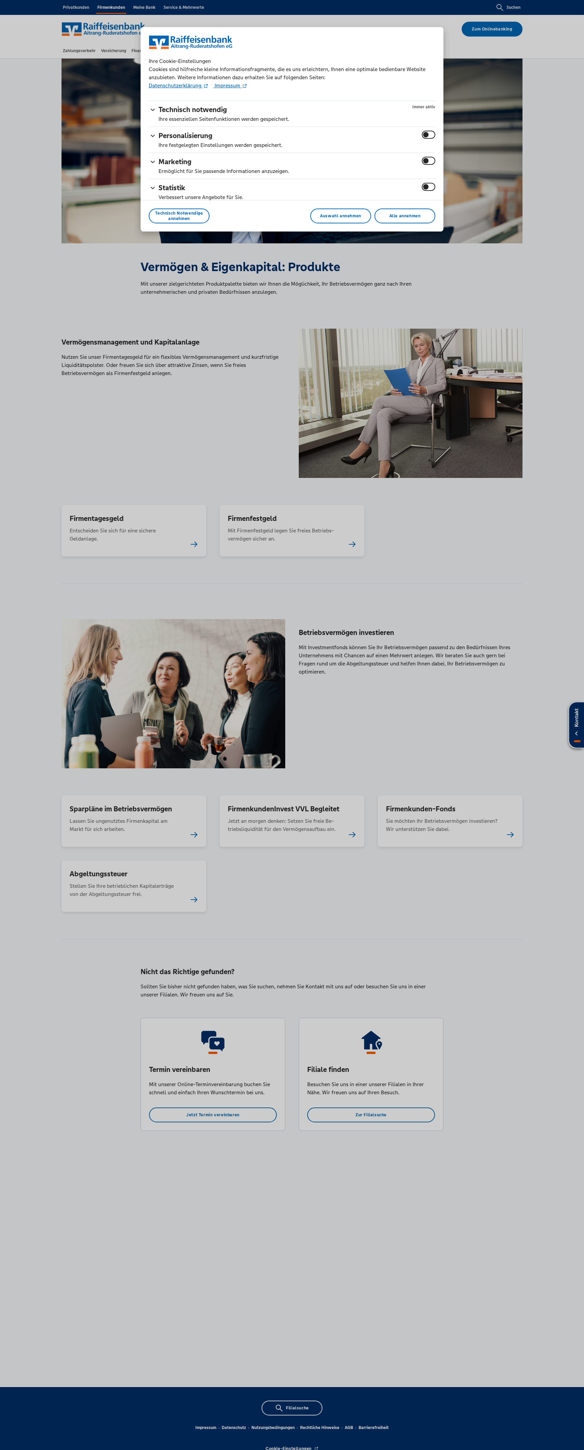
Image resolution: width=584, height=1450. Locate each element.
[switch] (428, 135)
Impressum (227, 85)
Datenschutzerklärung (176, 85)
